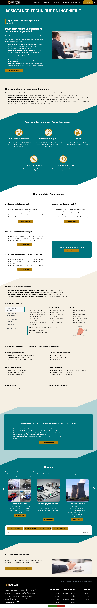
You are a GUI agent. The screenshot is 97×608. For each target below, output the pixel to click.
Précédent (4, 488)
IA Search (87, 2)
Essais (57, 593)
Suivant (94, 488)
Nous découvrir (87, 593)
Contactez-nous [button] (72, 251)
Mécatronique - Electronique (11, 315)
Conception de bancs (54, 595)
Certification (56, 598)
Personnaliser (70, 606)
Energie (73, 598)
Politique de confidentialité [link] (84, 606)
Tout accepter (52, 606)
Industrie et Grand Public (69, 599)
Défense (73, 596)
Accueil (62, 581)
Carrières (66, 2)
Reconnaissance (87, 595)
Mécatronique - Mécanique (11, 320)
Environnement (11, 332)
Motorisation (11, 325)
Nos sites (88, 598)
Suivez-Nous (10, 602)
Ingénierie (56, 596)
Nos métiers (56, 2)
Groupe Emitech (76, 2)
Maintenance (56, 602)
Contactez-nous (87, 599)
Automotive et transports (69, 593)
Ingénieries (76, 581)
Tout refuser (61, 606)
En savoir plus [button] (25, 221)
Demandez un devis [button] (14, 70)
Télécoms (72, 602)
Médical (73, 601)
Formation (56, 599)
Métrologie (56, 601)
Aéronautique (72, 595)
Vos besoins (46, 2)
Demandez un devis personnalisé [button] (18, 569)
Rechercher (85, 532)
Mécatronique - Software (11, 309)
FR (95, 2)
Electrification (11, 328)
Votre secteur (35, 2)
